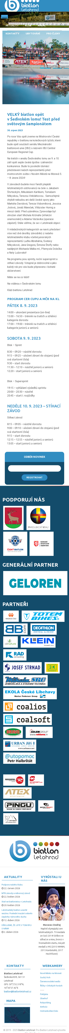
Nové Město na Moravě (50, 973)
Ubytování (33, 33)
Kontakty (12, 33)
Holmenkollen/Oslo (49, 1011)
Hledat (65, 43)
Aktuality (12, 25)
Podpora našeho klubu (12, 884)
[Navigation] (4, 17)
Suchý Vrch (45, 977)
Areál (42, 25)
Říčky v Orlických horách (51, 985)
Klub (28, 25)
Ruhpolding (45, 1002)
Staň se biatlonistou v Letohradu (16, 901)
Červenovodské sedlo (50, 981)
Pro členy (53, 33)
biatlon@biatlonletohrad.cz (17, 991)
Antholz (43, 1007)
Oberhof (44, 998)
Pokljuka (44, 994)
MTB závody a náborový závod (16, 893)
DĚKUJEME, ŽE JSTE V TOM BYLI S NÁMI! (17, 927)
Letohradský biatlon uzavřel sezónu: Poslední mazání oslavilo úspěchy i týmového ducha (17, 913)
